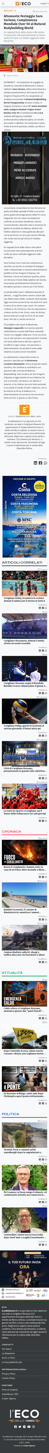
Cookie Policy (8, 1378)
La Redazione (8, 1353)
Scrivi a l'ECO (8, 1357)
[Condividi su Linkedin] (35, 463)
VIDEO (43, 3)
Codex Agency (9, 1398)
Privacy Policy (8, 1373)
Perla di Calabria (10, 1389)
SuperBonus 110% (10, 1394)
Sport (9, 10)
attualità (12, 973)
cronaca (11, 831)
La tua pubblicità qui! (12, 1362)
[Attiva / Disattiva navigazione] (3, 3)
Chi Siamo (7, 1349)
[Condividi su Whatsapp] (45, 463)
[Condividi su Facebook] (40, 463)
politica (10, 1114)
